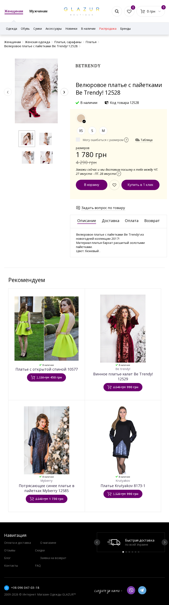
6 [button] (138, 552)
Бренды (125, 29)
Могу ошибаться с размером (105, 140)
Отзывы (9, 550)
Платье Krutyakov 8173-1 (123, 485)
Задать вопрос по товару (103, 207)
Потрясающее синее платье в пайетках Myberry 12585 (46, 488)
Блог (7, 558)
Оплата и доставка (17, 543)
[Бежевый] (81, 118)
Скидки (40, 550)
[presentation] (8, 92)
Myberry (46, 480)
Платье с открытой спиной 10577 (46, 369)
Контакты (11, 565)
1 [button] (123, 552)
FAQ (38, 565)
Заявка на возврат (53, 558)
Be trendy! (122, 369)
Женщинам (14, 11)
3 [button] (129, 552)
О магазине (48, 543)
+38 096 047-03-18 (25, 587)
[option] (130, 542)
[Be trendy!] (88, 79)
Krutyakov (123, 480)
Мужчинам (38, 11)
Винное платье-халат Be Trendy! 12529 (123, 376)
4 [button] (132, 552)
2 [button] (126, 552)
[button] (27, 138)
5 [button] (135, 552)
